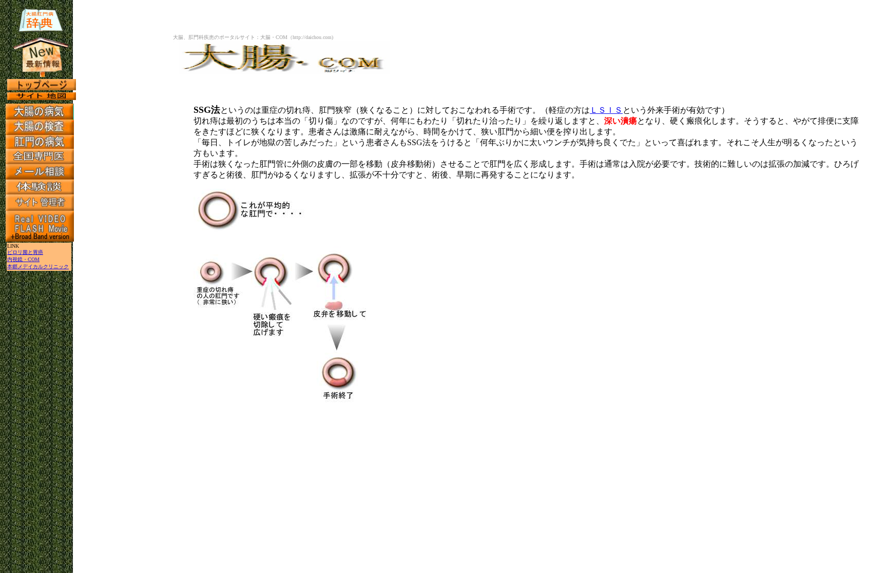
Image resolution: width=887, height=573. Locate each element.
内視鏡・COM (23, 259)
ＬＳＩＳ (606, 110)
